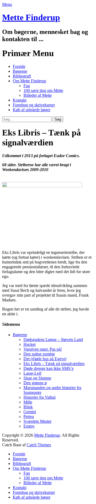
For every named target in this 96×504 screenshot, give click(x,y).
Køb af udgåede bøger (31, 109)
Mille (27, 402)
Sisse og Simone (37, 378)
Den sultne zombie (39, 354)
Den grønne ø (35, 383)
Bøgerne (20, 71)
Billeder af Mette (37, 95)
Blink (28, 407)
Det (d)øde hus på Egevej (44, 358)
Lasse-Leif (32, 373)
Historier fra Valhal (39, 397)
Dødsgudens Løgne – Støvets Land (53, 339)
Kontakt (19, 100)
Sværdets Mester (37, 421)
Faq (26, 85)
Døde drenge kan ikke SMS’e (48, 368)
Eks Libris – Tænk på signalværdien (54, 363)
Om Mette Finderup (29, 81)
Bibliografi (22, 76)
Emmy (29, 426)
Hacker (29, 344)
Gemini (29, 411)
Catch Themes (39, 445)
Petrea (28, 416)
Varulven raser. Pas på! (42, 349)
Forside (19, 66)
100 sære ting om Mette (43, 90)
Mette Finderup (31, 17)
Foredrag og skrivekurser (34, 105)
